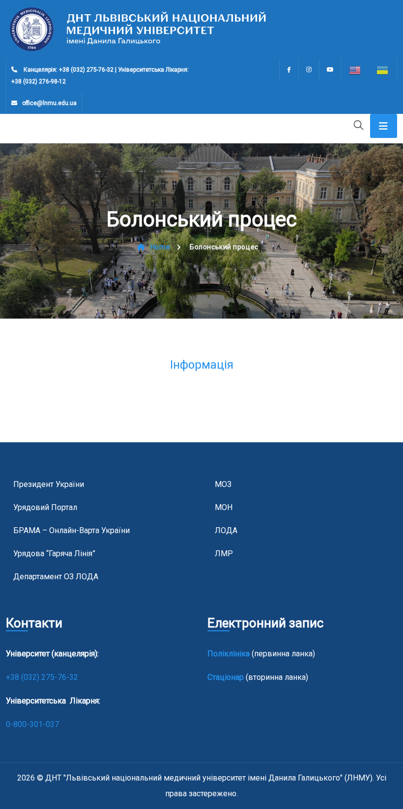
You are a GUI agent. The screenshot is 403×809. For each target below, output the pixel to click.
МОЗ (223, 484)
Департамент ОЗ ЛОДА (55, 576)
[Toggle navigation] (383, 126)
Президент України (48, 484)
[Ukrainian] (383, 70)
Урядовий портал (45, 507)
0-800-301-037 (32, 724)
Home (160, 247)
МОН (223, 507)
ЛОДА (226, 530)
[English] (355, 70)
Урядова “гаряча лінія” (54, 553)
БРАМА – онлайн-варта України (71, 530)
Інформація (201, 365)
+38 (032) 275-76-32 (43, 677)
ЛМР (224, 553)
